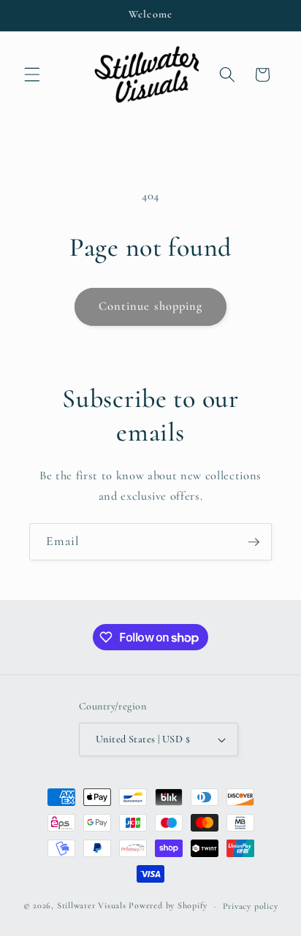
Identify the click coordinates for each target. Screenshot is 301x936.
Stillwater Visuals (91, 906)
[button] (32, 74)
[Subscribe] (253, 542)
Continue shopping (151, 306)
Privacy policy (250, 906)
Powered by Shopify (168, 906)
